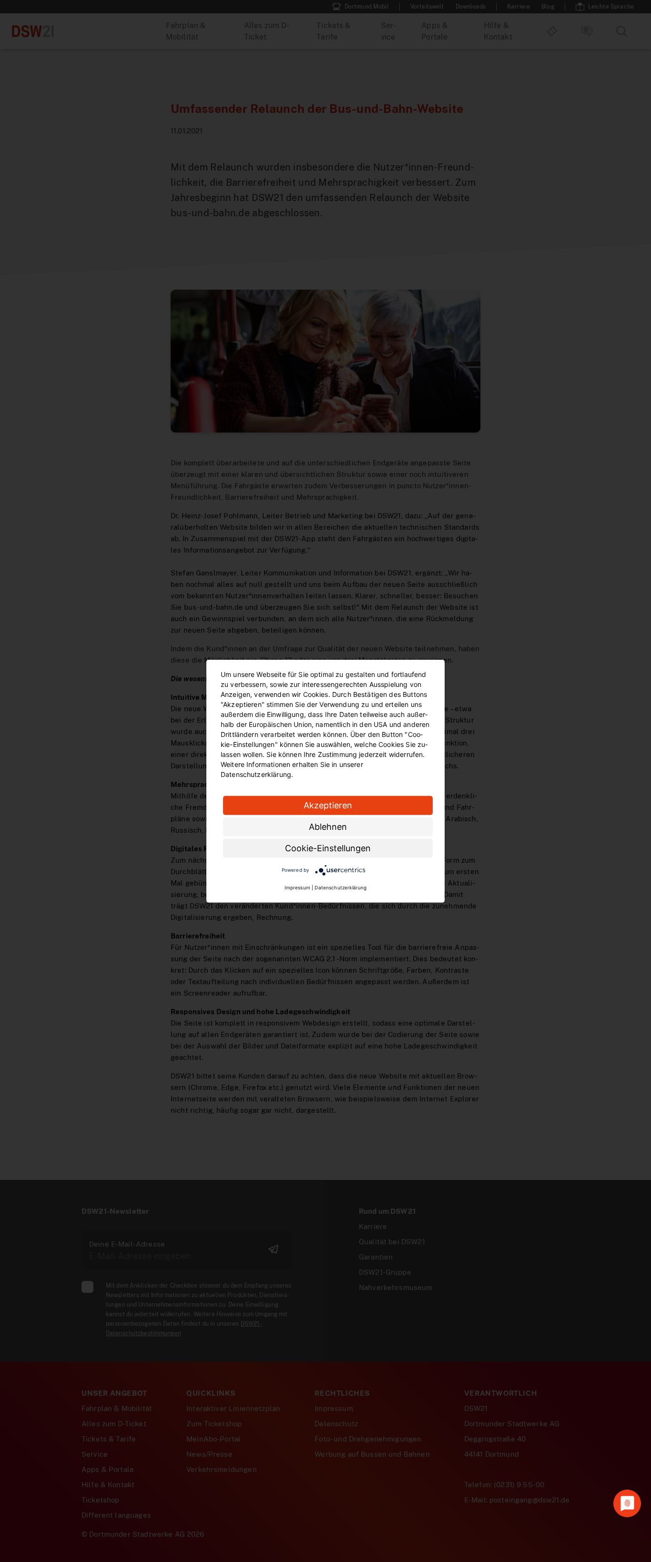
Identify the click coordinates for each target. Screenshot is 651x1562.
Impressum (297, 887)
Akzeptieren (328, 805)
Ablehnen (328, 826)
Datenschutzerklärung (340, 887)
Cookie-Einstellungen (328, 848)
